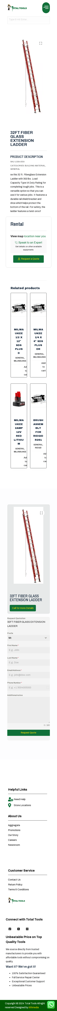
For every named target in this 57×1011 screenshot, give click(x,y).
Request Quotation (16, 618)
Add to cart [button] (26, 371)
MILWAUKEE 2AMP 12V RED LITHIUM (19, 432)
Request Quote (28, 733)
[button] (46, 7)
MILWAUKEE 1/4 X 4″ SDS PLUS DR (38, 339)
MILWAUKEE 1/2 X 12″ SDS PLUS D (19, 341)
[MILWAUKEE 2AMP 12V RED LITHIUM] (19, 399)
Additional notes (15, 695)
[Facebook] (10, 929)
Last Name (13, 658)
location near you (35, 236)
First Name (13, 645)
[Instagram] (27, 929)
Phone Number (14, 683)
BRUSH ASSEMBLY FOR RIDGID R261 (38, 430)
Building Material (35, 166)
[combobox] (28, 638)
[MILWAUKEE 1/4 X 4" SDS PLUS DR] (38, 308)
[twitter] (18, 929)
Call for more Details (23, 608)
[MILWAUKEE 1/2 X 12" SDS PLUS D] (19, 308)
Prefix (10, 633)
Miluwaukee (20, 361)
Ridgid (38, 448)
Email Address (14, 670)
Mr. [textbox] (10, 638)
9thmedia (34, 1007)
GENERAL (15, 169)
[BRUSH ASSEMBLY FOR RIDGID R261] (38, 399)
